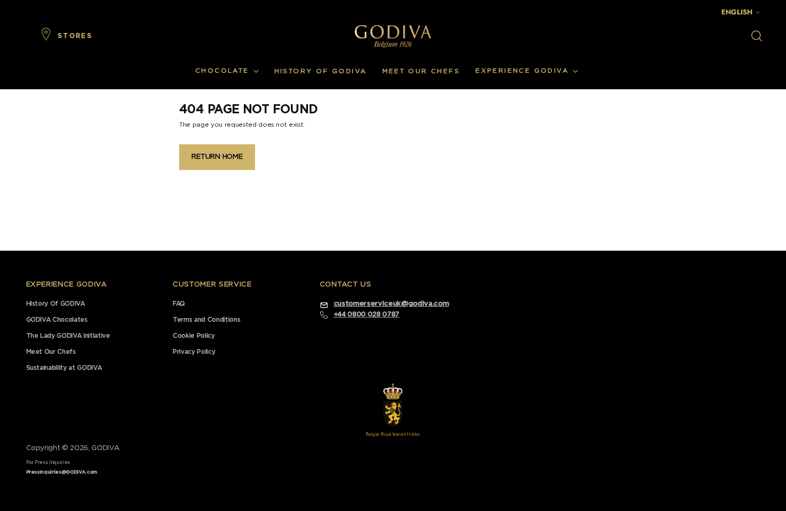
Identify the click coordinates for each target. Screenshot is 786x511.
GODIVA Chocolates (57, 319)
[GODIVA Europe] (393, 36)
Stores (75, 36)
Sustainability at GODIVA (64, 368)
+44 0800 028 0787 (366, 314)
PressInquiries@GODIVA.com (62, 472)
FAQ (179, 303)
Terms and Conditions (206, 319)
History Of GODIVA (55, 303)
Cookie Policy (194, 335)
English (736, 12)
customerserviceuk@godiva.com (391, 303)
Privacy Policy (194, 352)
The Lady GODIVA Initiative (68, 335)
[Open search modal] (756, 36)
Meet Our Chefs (51, 352)
